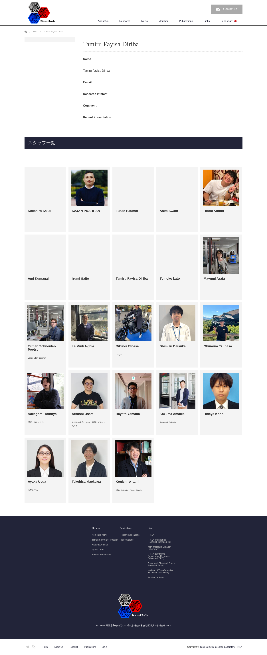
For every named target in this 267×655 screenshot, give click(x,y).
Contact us (230, 9)
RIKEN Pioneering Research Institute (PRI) (159, 541)
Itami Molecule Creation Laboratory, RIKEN (221, 647)
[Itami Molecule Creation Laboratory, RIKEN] (42, 12)
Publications (186, 20)
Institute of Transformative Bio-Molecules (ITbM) (160, 571)
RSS (33, 646)
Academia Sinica (156, 577)
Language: (227, 20)
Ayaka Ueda (98, 550)
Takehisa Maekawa (101, 554)
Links (207, 20)
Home (45, 647)
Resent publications (129, 535)
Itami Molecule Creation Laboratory (159, 548)
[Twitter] (27, 646)
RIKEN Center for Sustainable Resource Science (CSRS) (159, 556)
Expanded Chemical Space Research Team (161, 564)
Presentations (127, 540)
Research (124, 20)
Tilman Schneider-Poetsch (105, 540)
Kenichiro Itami (99, 535)
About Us (103, 20)
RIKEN (151, 535)
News (144, 20)
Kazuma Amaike (100, 545)
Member (163, 20)
